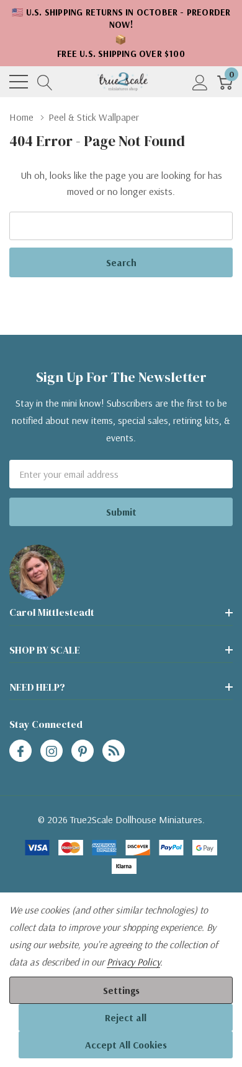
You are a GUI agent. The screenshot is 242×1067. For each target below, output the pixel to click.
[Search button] (45, 82)
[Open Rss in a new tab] (113, 751)
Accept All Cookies (126, 1045)
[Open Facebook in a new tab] (20, 751)
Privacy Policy (133, 962)
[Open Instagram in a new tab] (51, 751)
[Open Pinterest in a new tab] (82, 751)
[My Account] (200, 82)
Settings (121, 990)
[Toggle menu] (18, 81)
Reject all (125, 1017)
